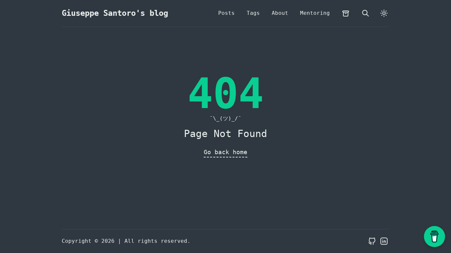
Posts (226, 13)
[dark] (384, 13)
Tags (253, 13)
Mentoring (315, 13)
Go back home (225, 152)
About (280, 13)
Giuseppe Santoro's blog (115, 13)
